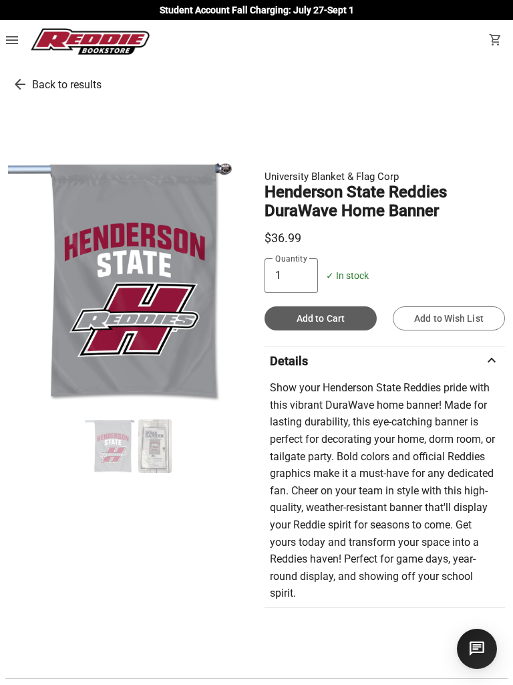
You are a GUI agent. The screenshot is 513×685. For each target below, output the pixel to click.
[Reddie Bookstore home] (89, 41)
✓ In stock (347, 276)
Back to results (67, 84)
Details (385, 360)
